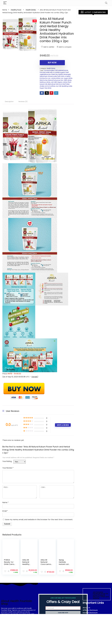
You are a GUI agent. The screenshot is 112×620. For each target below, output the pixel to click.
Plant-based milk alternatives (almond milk (56, 83)
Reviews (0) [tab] (23, 101)
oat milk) (54, 82)
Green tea (54, 74)
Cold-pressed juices (61, 70)
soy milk (58, 86)
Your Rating (7, 461)
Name (5, 502)
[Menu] (5, 3)
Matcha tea (43, 80)
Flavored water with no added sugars (52, 72)
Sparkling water (67, 86)
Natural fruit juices (54, 80)
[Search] (106, 3)
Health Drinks (31, 10)
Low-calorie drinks (54, 78)
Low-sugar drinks (66, 78)
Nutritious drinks (45, 82)
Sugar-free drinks (45, 88)
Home (4, 10)
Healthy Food (16, 10)
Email (5, 511)
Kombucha (43, 78)
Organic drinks (62, 82)
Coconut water (49, 70)
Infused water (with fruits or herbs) (59, 76)
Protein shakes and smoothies (55, 85)
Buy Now (52, 62)
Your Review (7, 468)
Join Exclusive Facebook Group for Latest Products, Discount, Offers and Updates (101, 595)
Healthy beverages (64, 74)
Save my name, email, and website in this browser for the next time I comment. (39, 519)
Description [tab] (9, 101)
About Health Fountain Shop (16, 602)
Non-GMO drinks (66, 80)
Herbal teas (43, 76)
